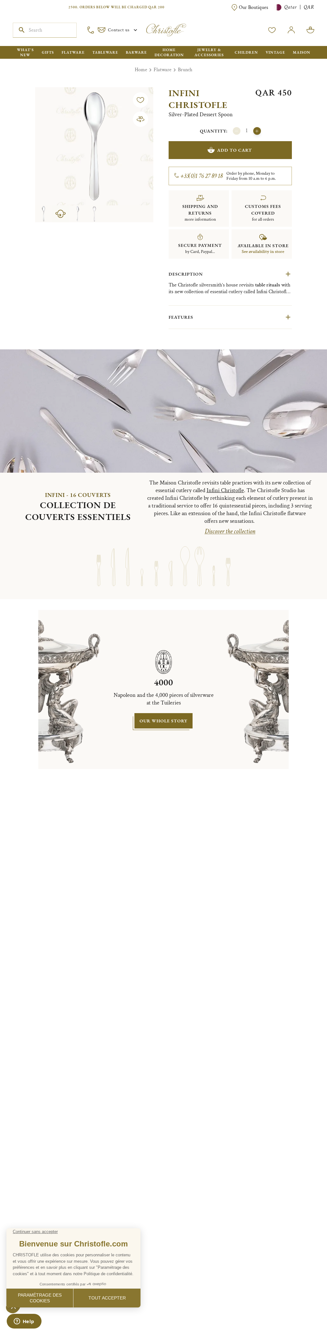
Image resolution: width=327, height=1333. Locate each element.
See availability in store (263, 251)
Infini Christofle (198, 98)
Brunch (185, 69)
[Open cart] (310, 30)
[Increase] (257, 131)
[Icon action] (140, 119)
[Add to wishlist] (140, 100)
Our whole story (163, 721)
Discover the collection (230, 531)
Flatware (162, 69)
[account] (272, 30)
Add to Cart (234, 150)
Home (141, 69)
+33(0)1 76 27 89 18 (202, 176)
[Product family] (99, 564)
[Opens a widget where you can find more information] (24, 1322)
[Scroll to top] (302, 1308)
